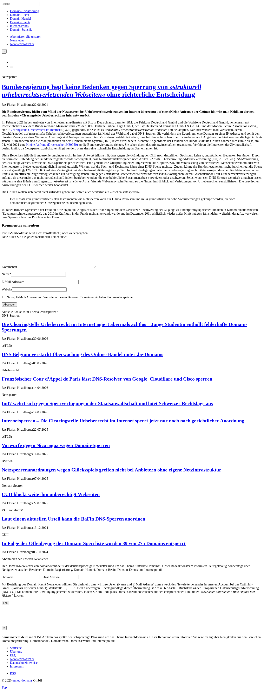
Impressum (17, 666)
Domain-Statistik (21, 29)
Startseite (16, 648)
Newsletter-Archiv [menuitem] (22, 44)
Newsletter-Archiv (22, 659)
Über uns (16, 651)
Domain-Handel (20, 18)
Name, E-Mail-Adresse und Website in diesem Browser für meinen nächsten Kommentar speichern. (71, 297)
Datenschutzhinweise (24, 662)
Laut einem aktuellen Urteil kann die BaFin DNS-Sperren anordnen (73, 519)
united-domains (22, 680)
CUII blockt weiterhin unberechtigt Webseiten (51, 494)
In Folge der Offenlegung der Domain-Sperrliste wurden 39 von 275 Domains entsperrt (94, 543)
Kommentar (9, 267)
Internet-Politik (19, 26)
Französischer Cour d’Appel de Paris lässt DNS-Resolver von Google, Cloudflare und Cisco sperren (107, 379)
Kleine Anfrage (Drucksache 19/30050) (52, 144)
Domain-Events (20, 22)
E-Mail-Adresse (13, 281)
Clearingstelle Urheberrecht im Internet (34, 130)
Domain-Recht (19, 14)
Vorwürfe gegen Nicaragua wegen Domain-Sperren (56, 445)
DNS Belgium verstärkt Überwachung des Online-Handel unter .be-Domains (82, 354)
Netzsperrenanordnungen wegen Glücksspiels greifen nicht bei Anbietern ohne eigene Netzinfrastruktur (111, 469)
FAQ (13, 655)
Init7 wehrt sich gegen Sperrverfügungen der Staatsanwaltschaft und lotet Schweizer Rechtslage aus (107, 403)
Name (6, 274)
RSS (13, 673)
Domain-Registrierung (24, 11)
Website (7, 289)
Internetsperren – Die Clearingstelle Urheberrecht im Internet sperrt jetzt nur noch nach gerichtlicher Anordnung (123, 420)
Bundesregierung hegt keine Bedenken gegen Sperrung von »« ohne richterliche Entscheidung (101, 90)
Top (4, 687)
